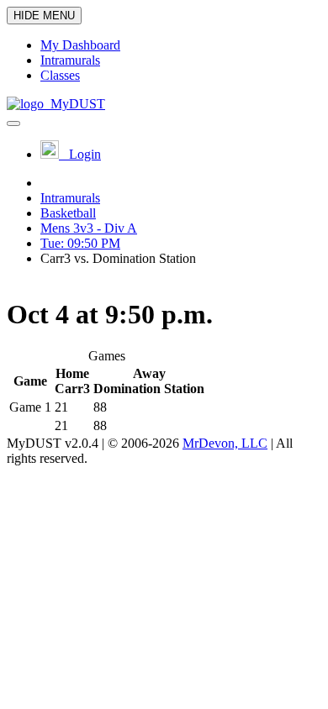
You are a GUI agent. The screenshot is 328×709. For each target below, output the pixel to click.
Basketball (68, 213)
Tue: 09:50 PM (80, 243)
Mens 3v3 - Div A (88, 228)
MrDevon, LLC (225, 443)
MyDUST (74, 104)
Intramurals (70, 198)
